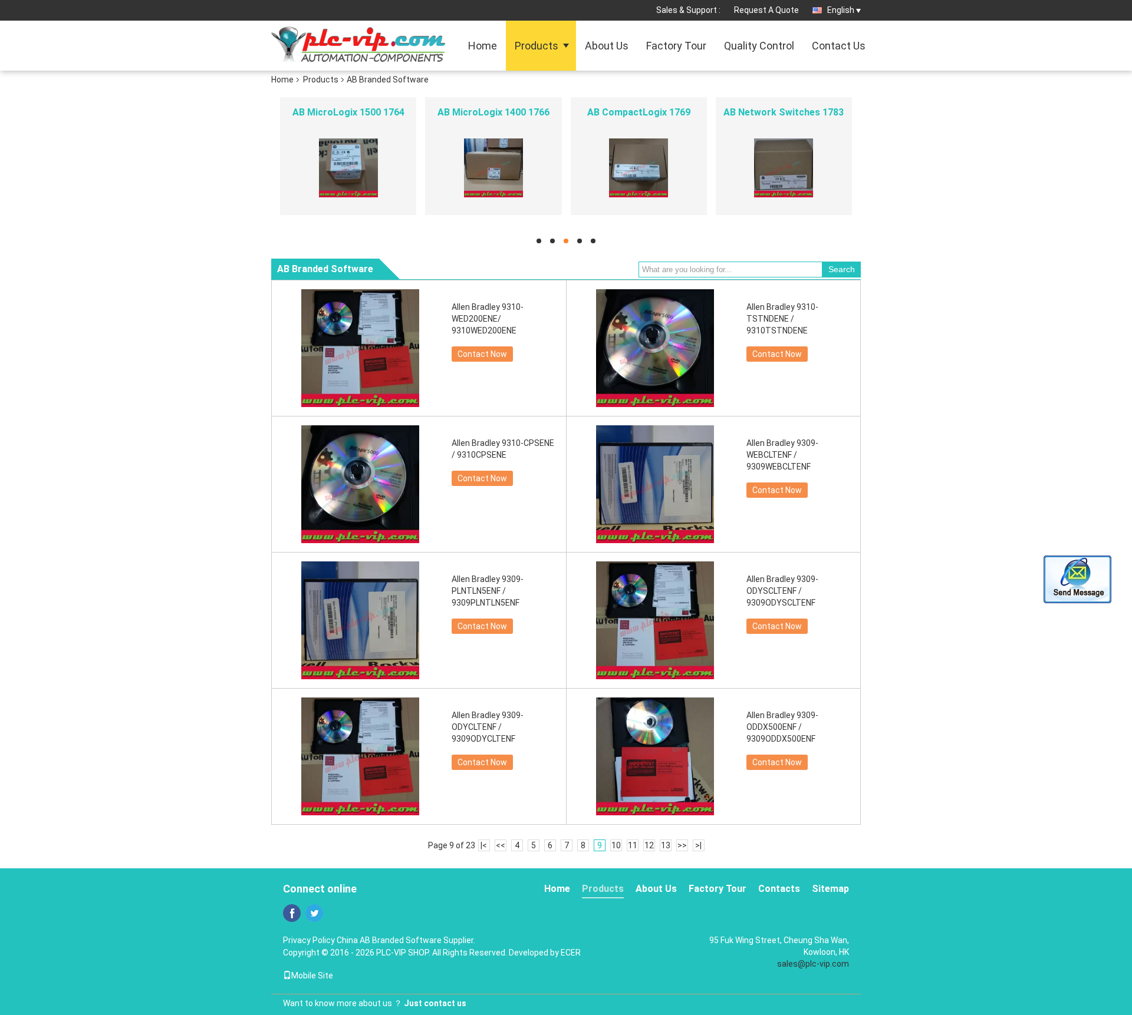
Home (482, 45)
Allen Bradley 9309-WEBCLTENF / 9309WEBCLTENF (782, 454)
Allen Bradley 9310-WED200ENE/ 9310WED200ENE (488, 318)
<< (500, 845)
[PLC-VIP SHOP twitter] (314, 913)
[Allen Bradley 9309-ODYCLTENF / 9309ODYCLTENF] (360, 756)
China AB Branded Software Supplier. (406, 940)
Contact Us (839, 45)
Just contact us (435, 1003)
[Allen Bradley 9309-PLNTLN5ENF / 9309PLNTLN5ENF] (360, 620)
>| (698, 845)
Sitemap (830, 888)
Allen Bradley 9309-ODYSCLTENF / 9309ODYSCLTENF (782, 590)
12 (649, 845)
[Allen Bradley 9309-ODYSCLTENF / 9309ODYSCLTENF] (655, 620)
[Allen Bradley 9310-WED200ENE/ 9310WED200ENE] (360, 348)
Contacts (779, 888)
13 (665, 845)
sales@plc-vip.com (813, 963)
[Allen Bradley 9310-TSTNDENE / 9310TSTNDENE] (655, 348)
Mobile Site (312, 975)
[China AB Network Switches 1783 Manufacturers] (783, 167)
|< (484, 845)
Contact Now (482, 354)
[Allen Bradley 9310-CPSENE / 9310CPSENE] (360, 484)
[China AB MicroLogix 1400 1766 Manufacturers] (493, 167)
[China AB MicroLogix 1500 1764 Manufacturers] (348, 167)
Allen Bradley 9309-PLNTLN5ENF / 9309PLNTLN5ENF (488, 590)
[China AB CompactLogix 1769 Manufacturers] (638, 167)
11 (632, 845)
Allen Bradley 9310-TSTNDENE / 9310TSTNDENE (782, 318)
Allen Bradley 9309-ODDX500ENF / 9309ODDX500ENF (782, 726)
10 (616, 845)
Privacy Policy (309, 940)
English (840, 10)
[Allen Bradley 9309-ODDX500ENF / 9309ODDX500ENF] (655, 756)
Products (536, 45)
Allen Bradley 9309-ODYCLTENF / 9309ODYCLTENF (488, 726)
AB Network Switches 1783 (783, 112)
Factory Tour (676, 45)
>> (682, 845)
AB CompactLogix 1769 (638, 112)
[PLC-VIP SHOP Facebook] (292, 913)
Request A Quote (766, 10)
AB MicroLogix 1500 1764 (348, 112)
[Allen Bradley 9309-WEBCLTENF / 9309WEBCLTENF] (655, 484)
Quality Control (759, 45)
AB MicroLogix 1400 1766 (493, 112)
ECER (571, 952)
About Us (606, 45)
